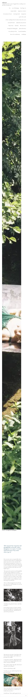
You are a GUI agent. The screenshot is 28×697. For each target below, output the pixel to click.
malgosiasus (4, 2)
